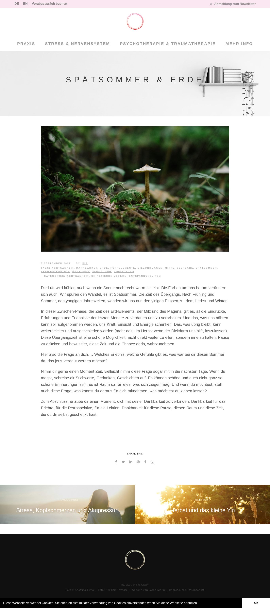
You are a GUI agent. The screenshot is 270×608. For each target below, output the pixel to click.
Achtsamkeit (78, 276)
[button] (199, 603)
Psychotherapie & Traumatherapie (168, 43)
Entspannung (140, 276)
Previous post (67, 500)
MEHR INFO (239, 43)
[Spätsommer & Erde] (135, 250)
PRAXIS (26, 43)
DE (16, 3)
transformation (55, 271)
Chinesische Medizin (109, 276)
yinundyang (124, 271)
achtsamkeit (63, 268)
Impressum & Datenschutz (187, 589)
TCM (158, 276)
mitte (170, 268)
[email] (153, 462)
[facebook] (116, 462)
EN (25, 3)
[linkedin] (131, 462)
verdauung (102, 271)
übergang (81, 271)
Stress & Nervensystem (77, 43)
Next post (202, 500)
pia (85, 263)
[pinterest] (138, 462)
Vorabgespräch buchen (49, 3)
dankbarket (86, 268)
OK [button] (256, 602)
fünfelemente (122, 268)
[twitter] (124, 462)
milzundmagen (150, 268)
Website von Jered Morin (148, 589)
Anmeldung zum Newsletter (235, 4)
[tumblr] (146, 462)
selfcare (185, 268)
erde (104, 268)
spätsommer (206, 268)
